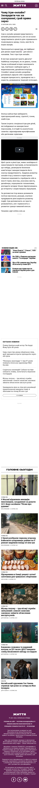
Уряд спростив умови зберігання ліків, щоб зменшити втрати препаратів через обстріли (19, 354)
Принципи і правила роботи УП (14, 726)
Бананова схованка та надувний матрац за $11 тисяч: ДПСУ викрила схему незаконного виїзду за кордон (19, 649)
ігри (21, 49)
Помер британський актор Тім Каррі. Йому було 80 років (18, 346)
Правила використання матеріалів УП (19, 724)
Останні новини (11, 342)
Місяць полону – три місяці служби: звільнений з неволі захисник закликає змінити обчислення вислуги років (19, 380)
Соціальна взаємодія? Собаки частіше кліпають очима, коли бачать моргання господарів (19, 372)
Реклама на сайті (9, 721)
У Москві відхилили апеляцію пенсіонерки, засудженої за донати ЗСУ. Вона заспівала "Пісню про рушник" (18, 503)
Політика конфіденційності (26, 721)
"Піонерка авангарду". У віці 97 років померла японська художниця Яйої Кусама (18, 363)
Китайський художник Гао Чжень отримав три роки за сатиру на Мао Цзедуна (18, 685)
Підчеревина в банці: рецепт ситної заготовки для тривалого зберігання (18, 575)
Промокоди (31, 726)
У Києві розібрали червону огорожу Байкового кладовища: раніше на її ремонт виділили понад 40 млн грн (18, 540)
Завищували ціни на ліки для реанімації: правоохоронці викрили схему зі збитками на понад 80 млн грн (19, 389)
